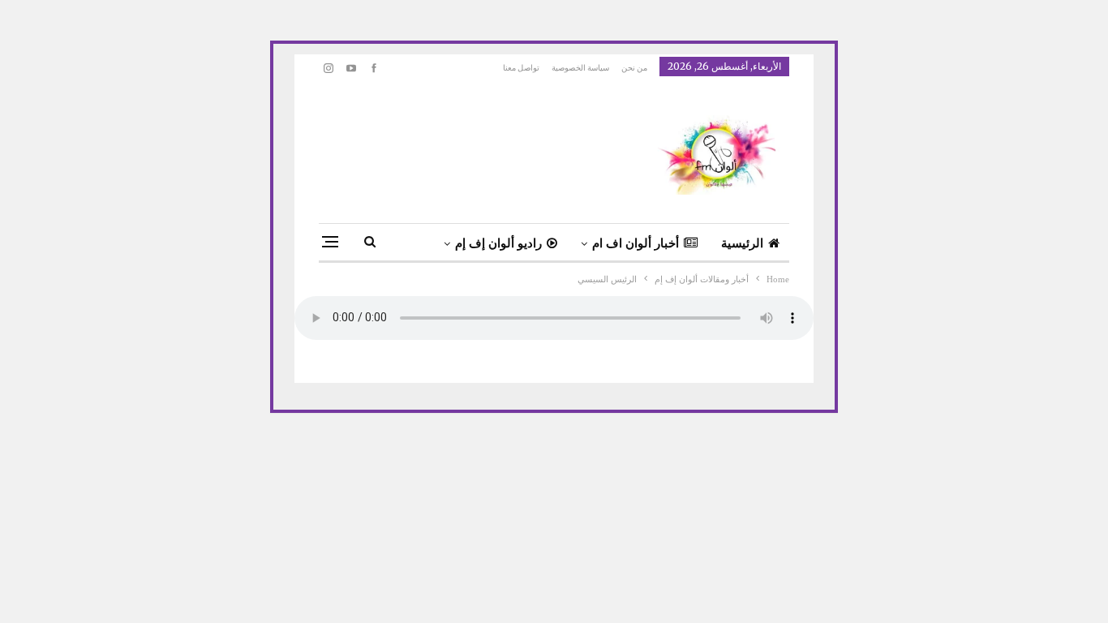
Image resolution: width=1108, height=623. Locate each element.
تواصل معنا (521, 67)
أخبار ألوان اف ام (635, 243)
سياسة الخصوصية (580, 67)
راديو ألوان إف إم (498, 243)
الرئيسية (742, 243)
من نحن (634, 67)
